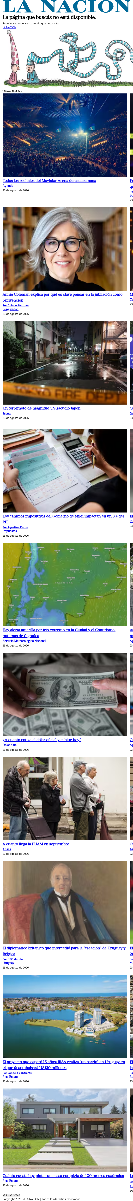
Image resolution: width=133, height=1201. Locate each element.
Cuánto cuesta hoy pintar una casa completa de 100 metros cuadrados (63, 1176)
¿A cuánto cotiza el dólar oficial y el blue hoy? (42, 740)
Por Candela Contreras (17, 1073)
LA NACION (9, 27)
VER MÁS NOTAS (11, 1195)
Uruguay (8, 963)
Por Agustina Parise (15, 527)
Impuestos (10, 531)
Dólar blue (10, 745)
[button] (65, 135)
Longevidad (10, 309)
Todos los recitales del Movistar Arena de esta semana (49, 181)
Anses (7, 849)
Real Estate (10, 1077)
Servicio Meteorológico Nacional (24, 641)
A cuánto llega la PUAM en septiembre (36, 844)
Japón (7, 413)
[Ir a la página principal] (66, 12)
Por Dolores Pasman (16, 305)
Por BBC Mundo (13, 959)
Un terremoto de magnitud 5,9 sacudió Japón (41, 408)
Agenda (8, 186)
